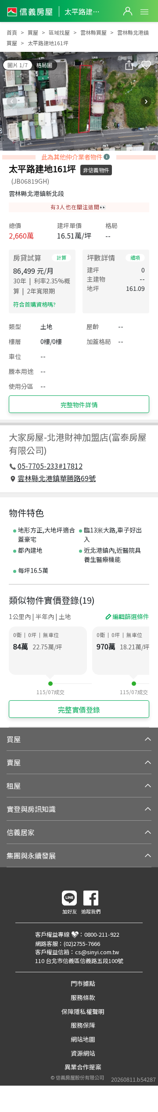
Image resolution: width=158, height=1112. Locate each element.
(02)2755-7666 (82, 943)
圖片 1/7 (17, 65)
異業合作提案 (83, 1066)
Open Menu (144, 11)
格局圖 (44, 65)
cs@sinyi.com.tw (97, 952)
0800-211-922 (101, 934)
